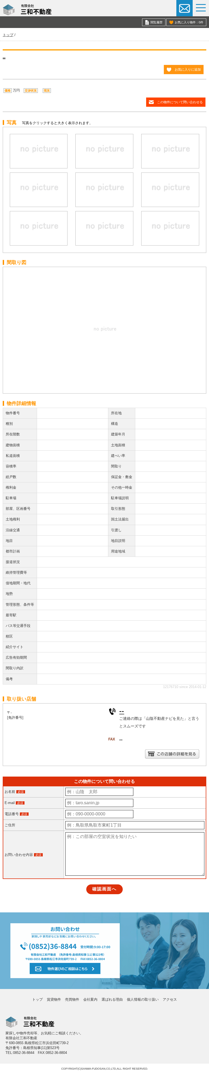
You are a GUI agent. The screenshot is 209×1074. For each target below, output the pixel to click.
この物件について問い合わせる (180, 102)
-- (121, 711)
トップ (37, 999)
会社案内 (90, 999)
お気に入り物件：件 (189, 22)
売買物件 (72, 999)
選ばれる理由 (112, 999)
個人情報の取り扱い (143, 999)
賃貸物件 (54, 999)
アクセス (170, 999)
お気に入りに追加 (188, 69)
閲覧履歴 (156, 22)
